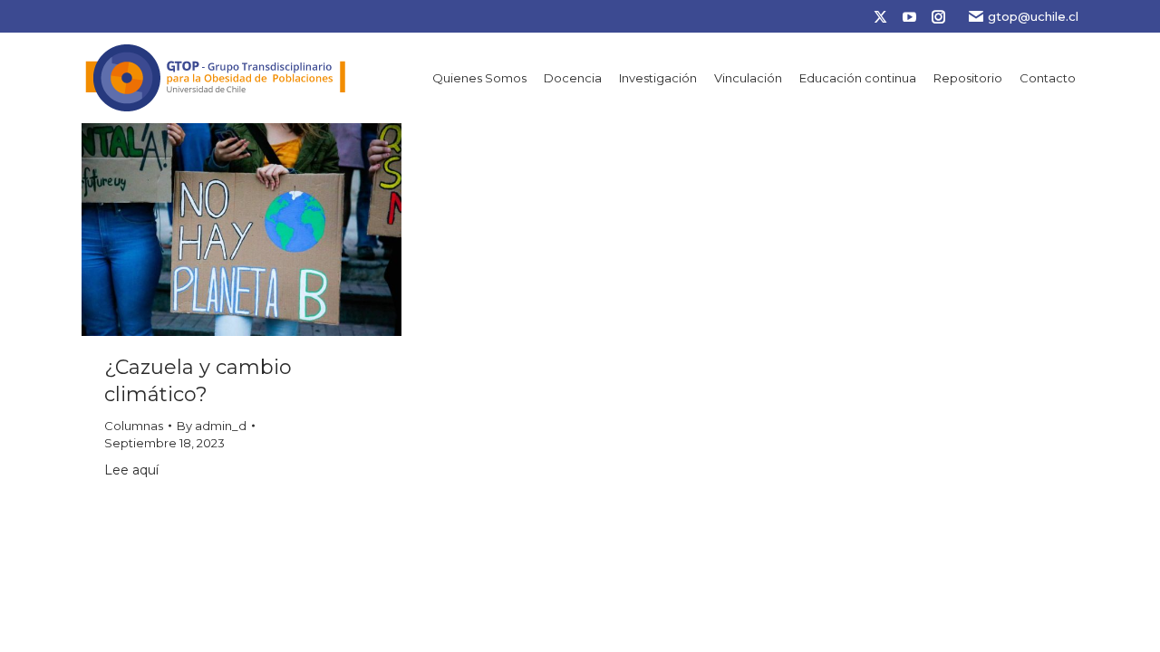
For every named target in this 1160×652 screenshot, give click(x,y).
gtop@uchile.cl (1033, 16)
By (211, 425)
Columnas (133, 425)
